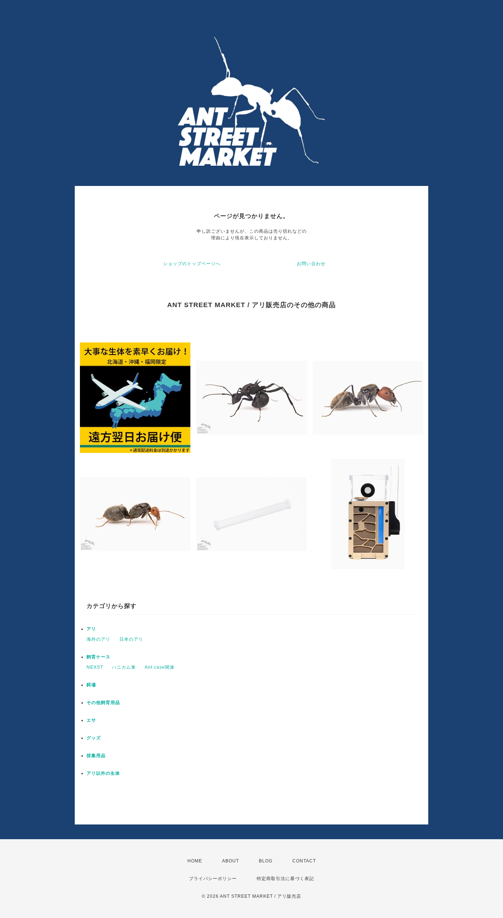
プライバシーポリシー (213, 878)
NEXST (95, 667)
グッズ (94, 738)
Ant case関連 (160, 667)
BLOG (265, 861)
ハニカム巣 (124, 667)
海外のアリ (98, 639)
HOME (194, 861)
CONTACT (304, 861)
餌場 (91, 684)
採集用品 (96, 755)
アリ (91, 629)
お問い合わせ (311, 263)
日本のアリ (131, 639)
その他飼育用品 (103, 702)
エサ (91, 720)
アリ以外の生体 (103, 773)
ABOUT (230, 861)
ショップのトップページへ (192, 263)
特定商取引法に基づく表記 (285, 878)
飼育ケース (98, 657)
